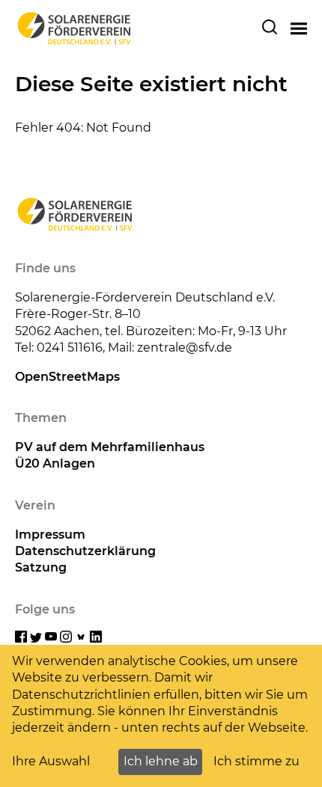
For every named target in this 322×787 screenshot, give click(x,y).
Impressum (50, 534)
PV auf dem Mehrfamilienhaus (109, 447)
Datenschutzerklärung (85, 551)
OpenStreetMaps (67, 377)
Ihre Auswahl (51, 761)
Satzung (41, 567)
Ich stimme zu (256, 761)
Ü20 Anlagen (55, 463)
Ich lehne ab (161, 761)
